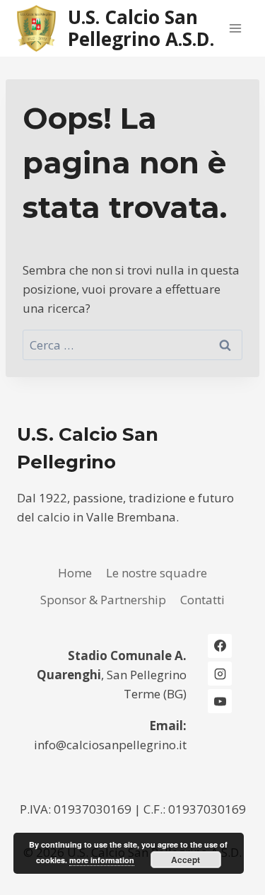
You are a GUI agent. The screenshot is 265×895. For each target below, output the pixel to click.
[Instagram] (220, 674)
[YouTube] (220, 701)
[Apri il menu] (235, 28)
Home (75, 573)
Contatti (202, 599)
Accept (185, 859)
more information (101, 860)
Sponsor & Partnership (103, 599)
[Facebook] (220, 646)
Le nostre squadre (156, 573)
